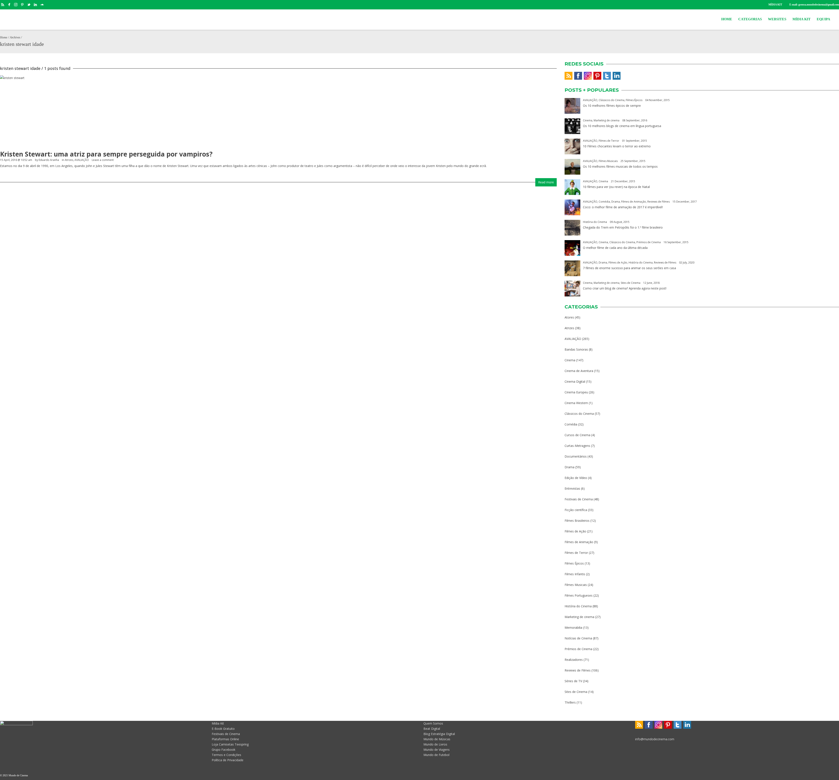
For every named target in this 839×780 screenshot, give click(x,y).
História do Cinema (595, 222)
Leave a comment (103, 160)
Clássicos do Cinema (611, 100)
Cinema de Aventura (579, 371)
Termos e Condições (226, 755)
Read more (546, 182)
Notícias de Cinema (578, 638)
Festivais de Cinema (579, 499)
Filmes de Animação (633, 201)
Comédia (604, 201)
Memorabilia (573, 627)
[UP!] (837, 775)
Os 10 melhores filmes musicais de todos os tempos (620, 166)
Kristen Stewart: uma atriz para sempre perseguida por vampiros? (106, 154)
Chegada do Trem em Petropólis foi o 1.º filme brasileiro (623, 227)
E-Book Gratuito (223, 729)
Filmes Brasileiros (577, 520)
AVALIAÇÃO (82, 160)
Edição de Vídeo (576, 478)
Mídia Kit (218, 723)
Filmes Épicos (634, 100)
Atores (569, 317)
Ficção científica (576, 510)
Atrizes (69, 160)
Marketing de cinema (606, 120)
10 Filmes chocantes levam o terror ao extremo (617, 146)
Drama (615, 201)
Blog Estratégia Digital (439, 734)
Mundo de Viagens (436, 749)
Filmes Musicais (608, 161)
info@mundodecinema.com (654, 739)
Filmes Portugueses (579, 595)
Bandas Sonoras (576, 349)
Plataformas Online (225, 739)
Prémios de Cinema (648, 242)
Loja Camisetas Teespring (230, 744)
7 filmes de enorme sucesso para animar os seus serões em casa (629, 268)
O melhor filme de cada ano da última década (615, 248)
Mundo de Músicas (436, 739)
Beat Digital (431, 729)
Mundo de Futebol (436, 755)
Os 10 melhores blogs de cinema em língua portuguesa (622, 126)
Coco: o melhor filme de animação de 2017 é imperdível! (623, 207)
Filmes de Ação (617, 262)
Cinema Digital (575, 381)
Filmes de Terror (609, 141)
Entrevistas (572, 488)
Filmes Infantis (575, 574)
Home (3, 37)
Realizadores (574, 660)
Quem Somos (433, 723)
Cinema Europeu (576, 392)
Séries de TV (573, 681)
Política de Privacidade (227, 760)
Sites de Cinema (630, 283)
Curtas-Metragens (577, 446)
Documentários (576, 456)
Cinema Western (576, 403)
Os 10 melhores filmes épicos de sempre (612, 105)
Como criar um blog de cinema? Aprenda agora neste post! (624, 288)
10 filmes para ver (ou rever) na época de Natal (616, 187)
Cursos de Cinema (577, 435)
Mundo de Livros (435, 744)
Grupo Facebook (223, 749)
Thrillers (570, 702)
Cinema (587, 120)
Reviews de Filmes (658, 201)
